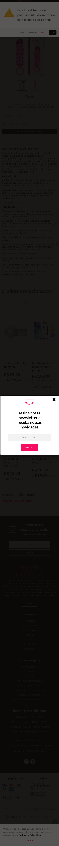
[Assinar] (29, 447)
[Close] (55, 400)
